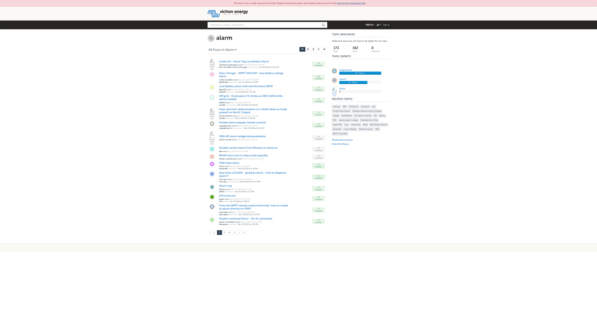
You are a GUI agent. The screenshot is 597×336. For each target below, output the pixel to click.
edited (225, 201)
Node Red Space (340, 144)
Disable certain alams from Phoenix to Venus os (248, 148)
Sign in (386, 24)
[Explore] (379, 25)
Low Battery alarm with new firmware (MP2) (246, 86)
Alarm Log (225, 186)
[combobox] (267, 25)
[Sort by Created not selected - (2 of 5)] (308, 49)
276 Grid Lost (227, 196)
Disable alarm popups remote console (242, 122)
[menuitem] (302, 49)
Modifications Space (342, 140)
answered (233, 82)
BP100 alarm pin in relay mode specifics (243, 155)
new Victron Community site (351, 3)
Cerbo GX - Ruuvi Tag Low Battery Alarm (244, 61)
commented (252, 67)
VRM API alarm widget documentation (242, 136)
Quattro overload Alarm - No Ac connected (245, 218)
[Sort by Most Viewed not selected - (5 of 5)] (324, 49)
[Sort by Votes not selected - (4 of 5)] (319, 49)
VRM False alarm (229, 163)
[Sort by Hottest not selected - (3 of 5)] (313, 49)
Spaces (369, 24)
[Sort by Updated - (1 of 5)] (302, 49)
